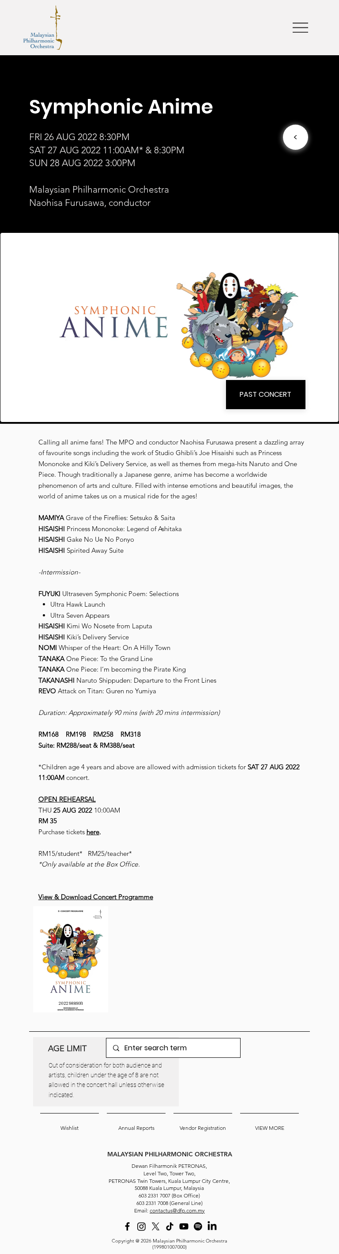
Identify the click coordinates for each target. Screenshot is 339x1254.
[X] (155, 1226)
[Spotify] (197, 1226)
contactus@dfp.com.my (177, 1210)
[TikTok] (169, 1226)
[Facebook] (127, 1226)
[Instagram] (141, 1226)
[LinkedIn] (212, 1226)
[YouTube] (183, 1226)
